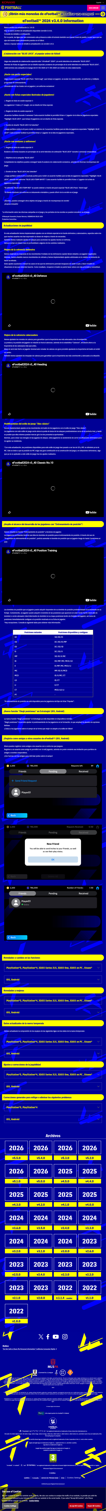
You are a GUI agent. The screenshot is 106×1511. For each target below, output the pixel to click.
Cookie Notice (34, 1500)
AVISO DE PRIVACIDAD (49, 1478)
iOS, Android (12, 979)
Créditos (52, 1473)
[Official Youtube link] (56, 1337)
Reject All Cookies (94, 1506)
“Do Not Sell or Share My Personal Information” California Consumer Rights (29, 1349)
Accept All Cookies (76, 1506)
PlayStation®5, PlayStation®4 (21, 1107)
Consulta (35, 1478)
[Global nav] (103, 8)
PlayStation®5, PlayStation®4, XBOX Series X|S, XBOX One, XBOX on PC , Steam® (49, 967)
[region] (53, 1499)
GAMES (27, 1478)
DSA (62, 1478)
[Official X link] (41, 1336)
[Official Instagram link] (64, 1336)
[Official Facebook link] (47, 1336)
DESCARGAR (93, 7)
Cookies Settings (74, 1478)
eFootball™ (11, 8)
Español (98, 2)
